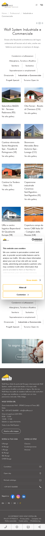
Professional (15, 13)
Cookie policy (23, 521)
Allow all (22, 287)
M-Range (5, 447)
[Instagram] (18, 496)
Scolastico (30, 66)
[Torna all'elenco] (40, 23)
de (15, 503)
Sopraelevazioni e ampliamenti (22, 70)
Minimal (27, 450)
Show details (31, 280)
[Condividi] (39, 527)
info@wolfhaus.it (26, 410)
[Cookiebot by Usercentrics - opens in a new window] (32, 239)
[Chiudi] (41, 5)
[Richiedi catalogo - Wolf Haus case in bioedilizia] (28, 527)
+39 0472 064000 (11, 410)
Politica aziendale (10, 521)
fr (9, 503)
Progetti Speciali (12, 80)
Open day (7, 473)
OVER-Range (6, 459)
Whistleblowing (35, 521)
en (3, 503)
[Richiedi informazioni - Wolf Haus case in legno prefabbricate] (16, 527)
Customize (21, 294)
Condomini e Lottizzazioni (22, 56)
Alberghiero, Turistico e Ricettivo (22, 61)
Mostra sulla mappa (11, 431)
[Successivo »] (42, 23)
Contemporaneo (30, 447)
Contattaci (7, 467)
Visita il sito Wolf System (10, 425)
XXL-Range (5, 456)
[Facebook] (13, 496)
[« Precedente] (37, 23)
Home (4, 13)
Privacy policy (24, 519)
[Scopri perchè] (22, 351)
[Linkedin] (24, 496)
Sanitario (15, 66)
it (36, 5)
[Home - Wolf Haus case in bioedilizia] (10, 5)
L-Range (5, 450)
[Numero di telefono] (5, 527)
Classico (27, 444)
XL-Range (5, 453)
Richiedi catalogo (10, 480)
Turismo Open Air (31, 80)
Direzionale (9, 75)
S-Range (5, 444)
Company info (36, 519)
